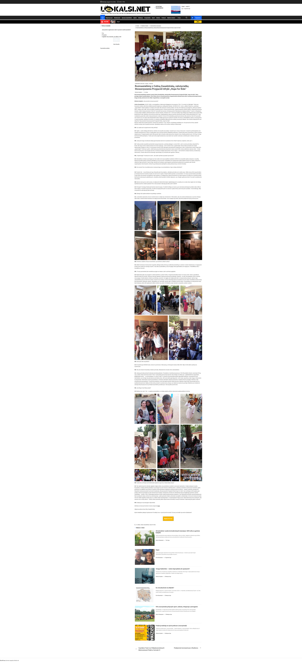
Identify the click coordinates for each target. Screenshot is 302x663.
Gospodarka (147, 17)
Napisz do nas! (168, 518)
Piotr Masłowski (159, 557)
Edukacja (140, 17)
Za (103, 33)
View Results (116, 44)
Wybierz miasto (171, 17)
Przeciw (104, 35)
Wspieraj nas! (109, 17)
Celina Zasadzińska (145, 524)
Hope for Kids (153, 524)
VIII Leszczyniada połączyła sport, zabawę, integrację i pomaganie (177, 607)
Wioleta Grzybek (138, 92)
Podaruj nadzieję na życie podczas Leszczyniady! (171, 625)
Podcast (164, 17)
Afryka (138, 524)
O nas (179, 17)
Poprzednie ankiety (105, 48)
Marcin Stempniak (159, 540)
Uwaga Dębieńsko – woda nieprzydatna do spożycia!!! (173, 569)
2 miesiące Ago (168, 576)
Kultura (158, 17)
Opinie (135, 17)
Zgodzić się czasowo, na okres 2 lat (111, 36)
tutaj (158, 506)
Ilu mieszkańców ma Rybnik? (165, 588)
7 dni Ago (167, 540)
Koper (183, 6)
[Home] (102, 18)
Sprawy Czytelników (127, 17)
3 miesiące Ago (168, 614)
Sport (153, 17)
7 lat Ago (146, 92)
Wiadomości (117, 17)
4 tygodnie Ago (186, 8)
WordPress (2, 660)
